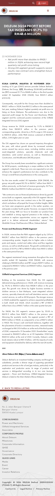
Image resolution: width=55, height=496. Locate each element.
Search (33, 3)
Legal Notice (26, 489)
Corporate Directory (12, 454)
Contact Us (10, 489)
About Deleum (9, 437)
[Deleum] (9, 11)
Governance (8, 451)
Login (43, 3)
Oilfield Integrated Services (15, 426)
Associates (7, 430)
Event (5, 465)
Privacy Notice (43, 489)
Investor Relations (11, 472)
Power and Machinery (12, 423)
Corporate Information (13, 444)
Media (5, 462)
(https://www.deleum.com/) (31, 354)
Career (5, 468)
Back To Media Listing (16, 388)
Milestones (7, 441)
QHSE (5, 447)
